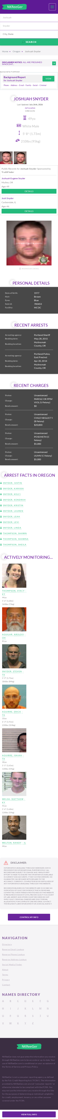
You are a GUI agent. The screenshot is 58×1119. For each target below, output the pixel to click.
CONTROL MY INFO (29, 917)
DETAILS (29, 191)
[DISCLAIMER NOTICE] (54, 63)
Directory (7, 944)
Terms (5, 974)
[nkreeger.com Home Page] (14, 6)
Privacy (6, 979)
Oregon (16, 51)
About (5, 969)
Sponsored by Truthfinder (10, 72)
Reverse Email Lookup (13, 949)
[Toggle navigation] (52, 6)
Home (5, 51)
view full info (29, 1114)
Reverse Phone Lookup (13, 954)
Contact (6, 984)
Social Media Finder (12, 964)
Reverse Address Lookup (14, 959)
